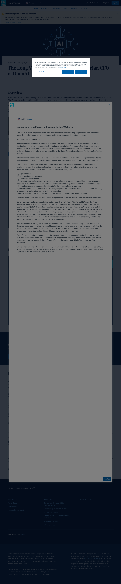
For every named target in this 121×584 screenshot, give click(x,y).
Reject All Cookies (68, 72)
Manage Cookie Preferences (42, 71)
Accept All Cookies (81, 72)
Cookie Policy (62, 67)
